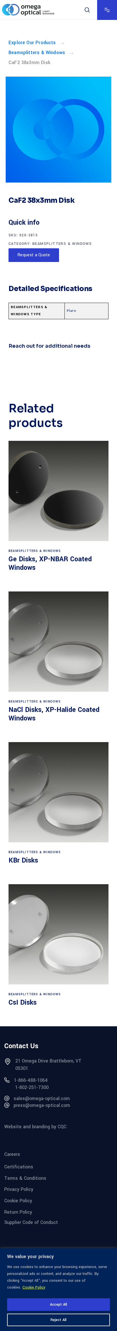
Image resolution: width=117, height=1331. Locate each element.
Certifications (18, 1167)
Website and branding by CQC (35, 1126)
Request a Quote (33, 255)
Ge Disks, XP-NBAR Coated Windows (50, 563)
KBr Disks (23, 860)
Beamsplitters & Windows (37, 52)
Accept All (58, 1304)
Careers (12, 1154)
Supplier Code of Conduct (31, 1222)
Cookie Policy (33, 1287)
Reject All (58, 1319)
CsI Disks (23, 1002)
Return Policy (18, 1212)
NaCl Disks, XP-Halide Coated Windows (54, 714)
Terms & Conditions (25, 1178)
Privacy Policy (18, 1189)
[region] (58, 1289)
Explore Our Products (32, 42)
